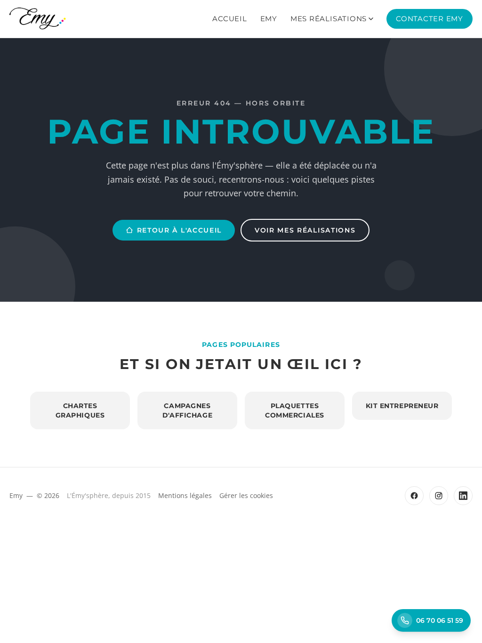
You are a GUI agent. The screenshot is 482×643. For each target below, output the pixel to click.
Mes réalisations (328, 18)
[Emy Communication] (37, 19)
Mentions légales (185, 495)
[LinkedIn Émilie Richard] (463, 495)
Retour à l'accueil (179, 230)
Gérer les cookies (246, 495)
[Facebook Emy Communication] (414, 495)
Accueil (229, 18)
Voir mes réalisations (305, 230)
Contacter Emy (429, 18)
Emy (268, 18)
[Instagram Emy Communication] (438, 495)
